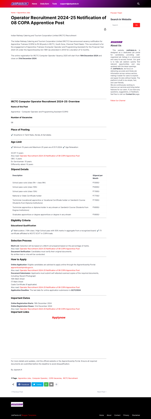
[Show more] (56, 384)
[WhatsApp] (46, 384)
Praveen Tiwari (116, 13)
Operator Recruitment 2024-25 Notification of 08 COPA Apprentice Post (50, 156)
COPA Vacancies (55, 378)
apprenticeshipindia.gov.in (22, 267)
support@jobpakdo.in (69, 4)
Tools (54, 4)
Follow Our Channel (118, 100)
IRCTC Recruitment (70, 378)
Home (34, 4)
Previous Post (17, 392)
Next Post (101, 392)
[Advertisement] (58, 79)
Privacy (126, 415)
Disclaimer (136, 415)
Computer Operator (39, 378)
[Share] (104, 29)
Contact (117, 415)
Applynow (58, 317)
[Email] (51, 384)
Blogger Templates (29, 415)
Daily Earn (44, 4)
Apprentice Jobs (23, 12)
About (109, 415)
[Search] (138, 4)
